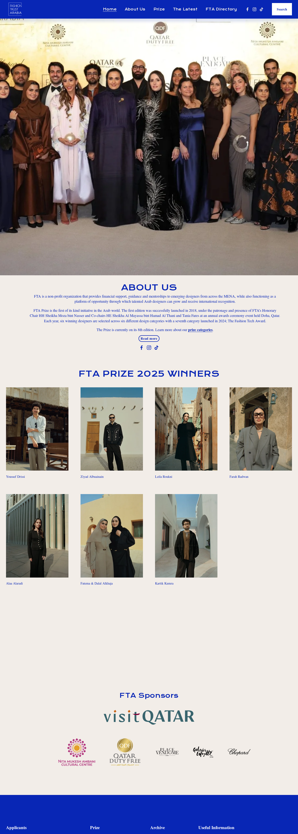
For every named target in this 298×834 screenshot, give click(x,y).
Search (282, 9)
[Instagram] (254, 9)
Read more (149, 338)
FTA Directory (221, 9)
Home (110, 9)
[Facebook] (247, 9)
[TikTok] (261, 9)
